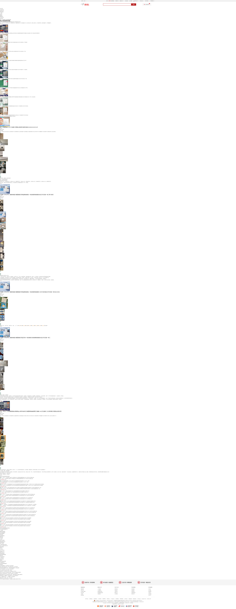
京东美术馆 (2, 17)
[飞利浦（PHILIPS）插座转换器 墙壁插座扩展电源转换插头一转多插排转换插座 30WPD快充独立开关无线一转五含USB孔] (5, 286)
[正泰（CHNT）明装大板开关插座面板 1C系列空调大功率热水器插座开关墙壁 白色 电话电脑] (15, 521)
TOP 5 (1, 475)
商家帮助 (104, 598)
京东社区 (125, 598)
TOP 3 (1, 326)
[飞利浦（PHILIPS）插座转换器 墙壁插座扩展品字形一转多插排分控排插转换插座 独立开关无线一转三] (5, 332)
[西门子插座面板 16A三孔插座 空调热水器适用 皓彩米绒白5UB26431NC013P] (5, 121)
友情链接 (117, 598)
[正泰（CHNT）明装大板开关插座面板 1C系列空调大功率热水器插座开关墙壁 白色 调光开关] (15, 524)
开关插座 (3, 19)
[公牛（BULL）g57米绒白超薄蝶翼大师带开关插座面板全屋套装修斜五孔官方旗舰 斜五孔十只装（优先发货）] (4, 92)
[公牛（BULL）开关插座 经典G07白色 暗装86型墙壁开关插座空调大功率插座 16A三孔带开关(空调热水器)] (18, 514)
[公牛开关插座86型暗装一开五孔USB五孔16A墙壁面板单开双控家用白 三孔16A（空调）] (15, 480)
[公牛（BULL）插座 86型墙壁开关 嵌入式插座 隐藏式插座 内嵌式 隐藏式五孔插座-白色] (14, 490)
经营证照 (131, 602)
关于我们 (86, 598)
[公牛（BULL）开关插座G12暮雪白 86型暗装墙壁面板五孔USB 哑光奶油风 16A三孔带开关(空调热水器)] (17, 494)
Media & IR (149, 598)
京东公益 (138, 598)
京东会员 (126, 0)
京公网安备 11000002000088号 (100, 600)
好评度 (3, 129)
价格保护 (133, 590)
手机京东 (136, 0)
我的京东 (121, 0)
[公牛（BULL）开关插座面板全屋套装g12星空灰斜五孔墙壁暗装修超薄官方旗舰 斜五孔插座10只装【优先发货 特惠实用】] (4, 28)
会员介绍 (82, 590)
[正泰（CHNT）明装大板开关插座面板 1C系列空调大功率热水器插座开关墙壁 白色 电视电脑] (15, 517)
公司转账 (116, 593)
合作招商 (99, 598)
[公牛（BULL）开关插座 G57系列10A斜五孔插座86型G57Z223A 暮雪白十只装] (4, 46)
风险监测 (130, 598)
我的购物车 (147, 4)
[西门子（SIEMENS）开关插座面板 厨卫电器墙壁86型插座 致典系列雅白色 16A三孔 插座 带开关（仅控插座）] (18, 504)
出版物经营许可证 (111, 601)
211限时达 (99, 590)
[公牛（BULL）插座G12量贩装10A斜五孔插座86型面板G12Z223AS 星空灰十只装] (4, 74)
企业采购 (130, 0)
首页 (0, 19)
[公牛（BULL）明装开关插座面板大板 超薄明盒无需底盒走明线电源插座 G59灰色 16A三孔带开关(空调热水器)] (18, 511)
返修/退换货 (133, 592)
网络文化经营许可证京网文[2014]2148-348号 (122, 601)
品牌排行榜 (2, 10)
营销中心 (108, 598)
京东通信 (149, 593)
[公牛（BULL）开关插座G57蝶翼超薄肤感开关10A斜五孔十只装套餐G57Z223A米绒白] (4, 110)
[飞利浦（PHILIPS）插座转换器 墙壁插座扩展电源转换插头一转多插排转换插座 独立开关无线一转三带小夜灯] (5, 189)
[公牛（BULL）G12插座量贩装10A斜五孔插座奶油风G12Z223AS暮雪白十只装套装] (4, 37)
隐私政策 (134, 598)
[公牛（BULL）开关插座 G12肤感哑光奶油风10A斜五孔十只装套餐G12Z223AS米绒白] (4, 101)
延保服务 (149, 591)
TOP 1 (1, 183)
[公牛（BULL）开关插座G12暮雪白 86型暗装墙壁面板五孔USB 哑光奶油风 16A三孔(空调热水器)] (16, 497)
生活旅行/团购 (83, 591)
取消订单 (133, 593)
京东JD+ (149, 595)
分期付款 (116, 591)
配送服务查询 (100, 591)
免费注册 (112, 0)
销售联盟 (121, 598)
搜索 (134, 4)
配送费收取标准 (100, 592)
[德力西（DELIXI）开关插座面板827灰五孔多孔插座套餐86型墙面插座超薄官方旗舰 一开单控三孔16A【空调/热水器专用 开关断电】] (22, 484)
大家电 (82, 593)
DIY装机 (149, 590)
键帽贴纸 (1, 16)
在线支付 (116, 590)
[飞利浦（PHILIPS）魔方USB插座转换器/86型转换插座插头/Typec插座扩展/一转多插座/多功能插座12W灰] (18, 501)
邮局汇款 (116, 592)
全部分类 (1, 8)
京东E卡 (149, 592)
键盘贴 (1, 15)
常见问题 (82, 592)
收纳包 (1, 14)
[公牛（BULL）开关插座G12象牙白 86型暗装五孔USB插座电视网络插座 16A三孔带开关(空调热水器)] (17, 477)
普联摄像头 (2, 11)
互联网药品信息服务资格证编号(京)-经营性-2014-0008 (123, 600)
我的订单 (116, 0)
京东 (89, 5)
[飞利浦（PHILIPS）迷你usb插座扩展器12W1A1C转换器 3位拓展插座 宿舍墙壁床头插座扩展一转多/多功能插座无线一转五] (20, 487)
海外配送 (99, 593)
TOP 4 (1, 400)
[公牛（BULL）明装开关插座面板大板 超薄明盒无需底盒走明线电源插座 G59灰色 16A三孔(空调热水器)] (17, 507)
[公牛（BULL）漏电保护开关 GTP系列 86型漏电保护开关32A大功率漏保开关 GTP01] (4, 83)
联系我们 (90, 598)
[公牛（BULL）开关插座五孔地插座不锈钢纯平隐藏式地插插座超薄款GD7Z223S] (4, 55)
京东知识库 (2, 9)
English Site (144, 598)
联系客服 (82, 595)
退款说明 (133, 591)
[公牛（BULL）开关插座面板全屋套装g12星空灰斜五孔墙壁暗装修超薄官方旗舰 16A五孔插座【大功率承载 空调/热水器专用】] (5, 405)
